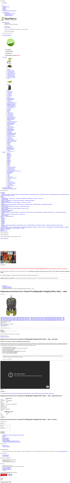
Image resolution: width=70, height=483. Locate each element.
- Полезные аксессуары (9, 216)
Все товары (5, 57)
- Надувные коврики (16, 202)
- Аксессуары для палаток (5, 195)
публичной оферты (63, 451)
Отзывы (4, 8)
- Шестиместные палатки (54, 194)
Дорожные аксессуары (6, 211)
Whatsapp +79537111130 (7, 469)
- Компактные (24, 198)
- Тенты (12, 195)
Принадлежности (5, 215)
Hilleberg (3, 222)
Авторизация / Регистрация (10, 13)
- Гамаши (2, 208)
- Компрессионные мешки (29, 200)
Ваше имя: (2, 423)
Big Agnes (3, 218)
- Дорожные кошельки (30, 225)
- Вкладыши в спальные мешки (18, 200)
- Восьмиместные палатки (64, 194)
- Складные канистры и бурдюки (12, 206)
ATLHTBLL (36, 393)
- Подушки (23, 202)
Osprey (3, 224)
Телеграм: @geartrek (6, 468)
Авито (8, 275)
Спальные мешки (5, 199)
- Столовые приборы (36, 204)
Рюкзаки (3, 197)
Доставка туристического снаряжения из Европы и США (13, 434)
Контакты (4, 9)
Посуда (3, 203)
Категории (5, 2)
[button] (7, 35)
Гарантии (4, 7)
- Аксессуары (40, 198)
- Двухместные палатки (14, 194)
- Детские (35, 198)
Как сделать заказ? (6, 437)
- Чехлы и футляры (29, 212)
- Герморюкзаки (30, 198)
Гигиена (3, 213)
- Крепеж (2, 216)
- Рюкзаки (2, 221)
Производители (5, 445)
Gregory (3, 220)
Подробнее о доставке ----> (5, 336)
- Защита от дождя (24, 208)
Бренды (4, 152)
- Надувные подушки (4, 212)
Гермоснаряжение (5, 209)
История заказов (6, 456)
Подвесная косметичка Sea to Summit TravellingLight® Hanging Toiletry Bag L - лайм (18, 393)
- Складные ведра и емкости (24, 206)
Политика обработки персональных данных (11, 440)
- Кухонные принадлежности (46, 204)
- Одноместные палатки (5, 194)
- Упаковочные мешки (37, 212)
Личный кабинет (6, 455)
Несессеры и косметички (49, 393)
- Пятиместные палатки (44, 194)
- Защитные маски (8, 208)
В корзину (2, 391)
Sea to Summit (41, 393)
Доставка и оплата (6, 6)
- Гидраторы (3, 206)
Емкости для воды (5, 205)
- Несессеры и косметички (14, 212)
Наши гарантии (5, 438)
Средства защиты (5, 207)
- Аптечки (2, 214)
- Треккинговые (11, 198)
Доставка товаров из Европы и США (10, 10)
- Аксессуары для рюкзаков (10, 225)
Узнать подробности (4, 238)
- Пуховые (2, 200)
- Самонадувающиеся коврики (6, 202)
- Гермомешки (3, 210)
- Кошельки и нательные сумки (48, 212)
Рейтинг (2, 425)
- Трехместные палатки (24, 194)
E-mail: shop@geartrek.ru (7, 467)
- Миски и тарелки (20, 204)
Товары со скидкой (6, 446)
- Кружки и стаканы (28, 204)
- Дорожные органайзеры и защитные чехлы (54, 225)
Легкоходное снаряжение (7, 187)
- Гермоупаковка (9, 210)
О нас (4, 5)
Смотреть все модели (4, 324)
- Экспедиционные (4, 198)
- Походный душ (21, 214)
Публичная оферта (6, 439)
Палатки (3, 193)
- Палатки (2, 219)
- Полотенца (7, 214)
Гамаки (1, 196)
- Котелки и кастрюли (11, 204)
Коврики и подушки (5, 201)
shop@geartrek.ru (8, 27)
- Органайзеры (22, 212)
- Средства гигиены (14, 214)
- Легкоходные (18, 198)
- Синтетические (8, 200)
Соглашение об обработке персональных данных (12, 441)
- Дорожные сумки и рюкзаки (60, 212)
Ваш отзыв (2, 427)
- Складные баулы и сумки (21, 225)
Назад (2, 478)
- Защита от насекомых (16, 208)
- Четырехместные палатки (34, 194)
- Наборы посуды (3, 204)
